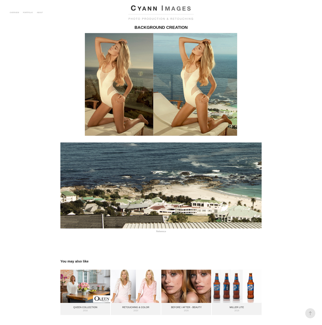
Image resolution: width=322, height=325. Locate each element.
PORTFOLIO (28, 12)
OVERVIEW (14, 12)
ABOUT (40, 12)
